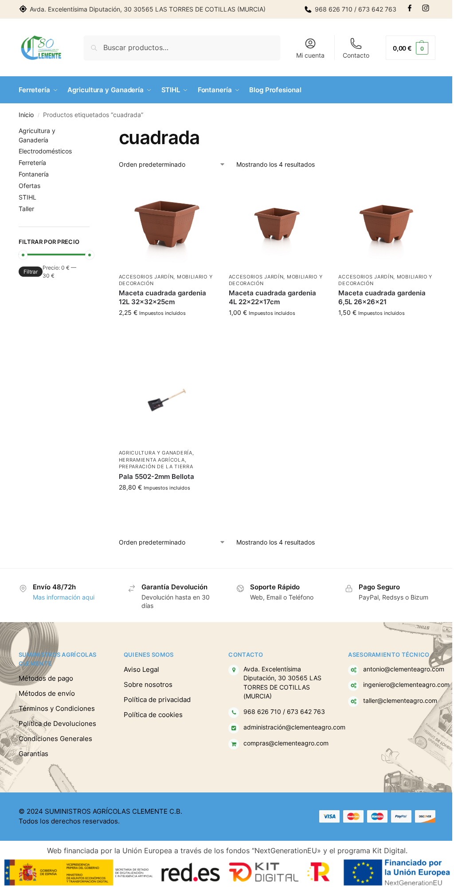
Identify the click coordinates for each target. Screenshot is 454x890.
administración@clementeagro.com (294, 727)
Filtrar (30, 271)
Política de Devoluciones (57, 723)
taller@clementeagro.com (400, 700)
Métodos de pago (46, 678)
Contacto (356, 55)
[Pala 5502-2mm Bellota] (167, 400)
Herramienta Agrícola (152, 460)
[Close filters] (92, 132)
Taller (26, 208)
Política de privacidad (157, 699)
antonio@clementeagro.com (403, 669)
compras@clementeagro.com (286, 743)
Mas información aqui (63, 597)
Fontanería (34, 174)
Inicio (26, 114)
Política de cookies (153, 714)
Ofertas (29, 185)
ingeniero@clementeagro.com (406, 684)
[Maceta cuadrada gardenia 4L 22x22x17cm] (277, 224)
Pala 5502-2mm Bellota (156, 476)
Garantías (33, 753)
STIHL (27, 197)
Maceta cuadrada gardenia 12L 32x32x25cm (162, 297)
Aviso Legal (141, 669)
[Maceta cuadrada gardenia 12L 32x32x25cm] (167, 224)
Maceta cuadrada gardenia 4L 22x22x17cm (272, 297)
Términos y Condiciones (57, 708)
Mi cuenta (310, 55)
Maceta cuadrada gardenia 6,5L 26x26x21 (382, 297)
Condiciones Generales (55, 738)
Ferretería (32, 162)
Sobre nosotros (148, 684)
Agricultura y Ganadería (155, 453)
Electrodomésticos (45, 151)
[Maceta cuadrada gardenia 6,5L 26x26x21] (386, 224)
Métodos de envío (47, 693)
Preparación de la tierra (156, 466)
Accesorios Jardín (146, 277)
